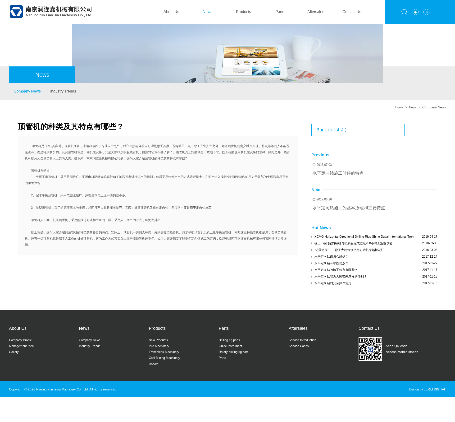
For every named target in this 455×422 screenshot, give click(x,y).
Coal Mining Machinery (166, 358)
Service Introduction (303, 340)
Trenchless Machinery (165, 352)
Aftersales (315, 12)
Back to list (331, 130)
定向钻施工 (199, 238)
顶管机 (36, 146)
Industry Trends (63, 91)
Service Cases (299, 346)
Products (243, 12)
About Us (171, 12)
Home (398, 107)
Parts (279, 12)
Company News (27, 91)
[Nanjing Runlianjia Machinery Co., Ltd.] (51, 3)
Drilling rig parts (230, 340)
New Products (159, 340)
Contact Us (351, 12)
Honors (154, 364)
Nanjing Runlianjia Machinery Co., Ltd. (65, 389)
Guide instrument (232, 346)
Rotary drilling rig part (235, 352)
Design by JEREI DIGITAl (426, 389)
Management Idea (22, 346)
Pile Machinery (160, 346)
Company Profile (21, 340)
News (207, 12)
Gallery (14, 352)
